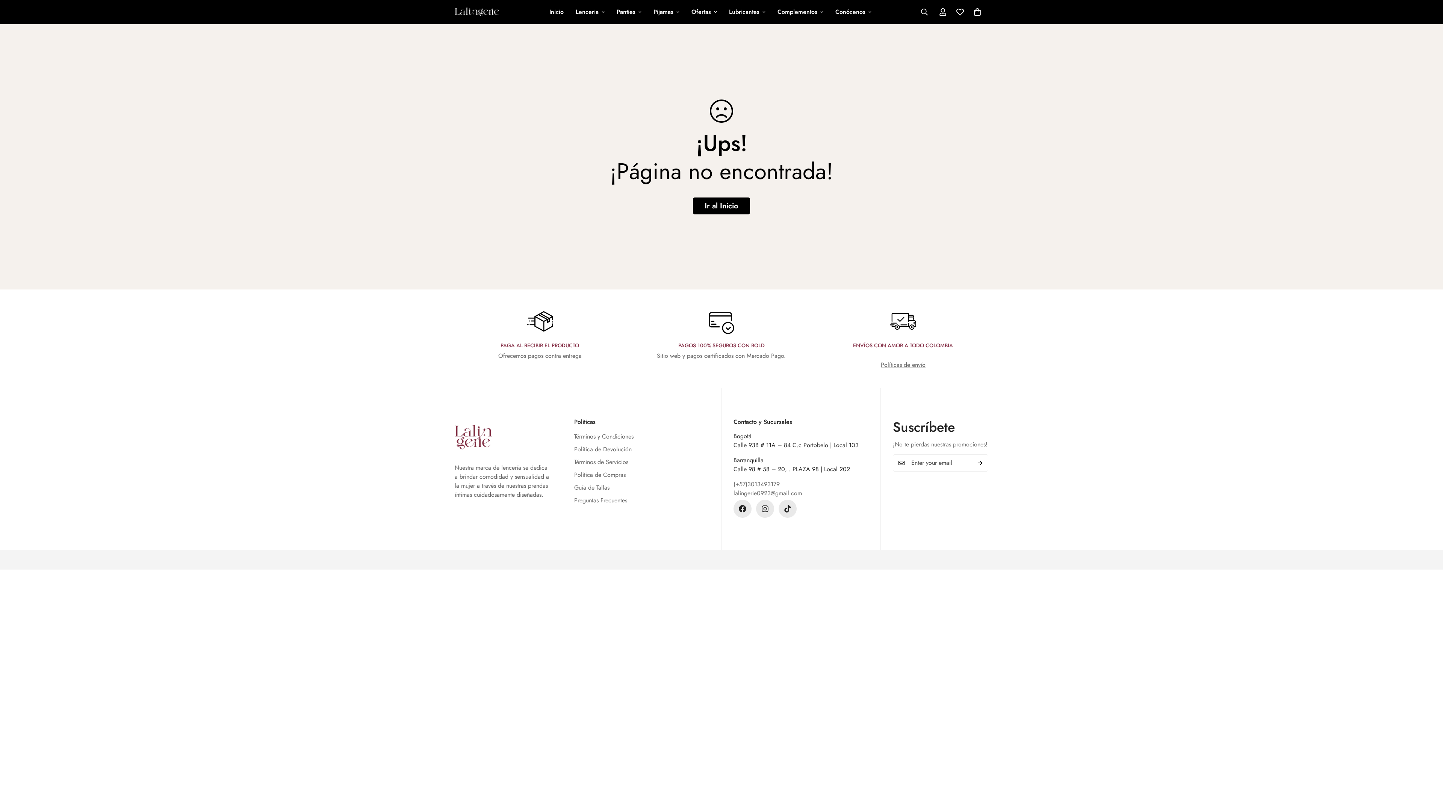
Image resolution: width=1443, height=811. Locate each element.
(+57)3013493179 (757, 484)
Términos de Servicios (601, 462)
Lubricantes (744, 12)
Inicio (556, 12)
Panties (626, 12)
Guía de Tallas (592, 487)
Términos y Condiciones (604, 436)
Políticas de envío (903, 364)
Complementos (797, 12)
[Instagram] (765, 509)
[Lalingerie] (477, 12)
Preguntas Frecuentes (600, 500)
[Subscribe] (980, 463)
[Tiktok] (788, 509)
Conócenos (850, 12)
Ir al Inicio (721, 205)
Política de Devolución (603, 449)
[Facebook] (743, 509)
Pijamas (663, 12)
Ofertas (701, 12)
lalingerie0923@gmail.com (768, 493)
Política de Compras (600, 474)
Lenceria (587, 12)
